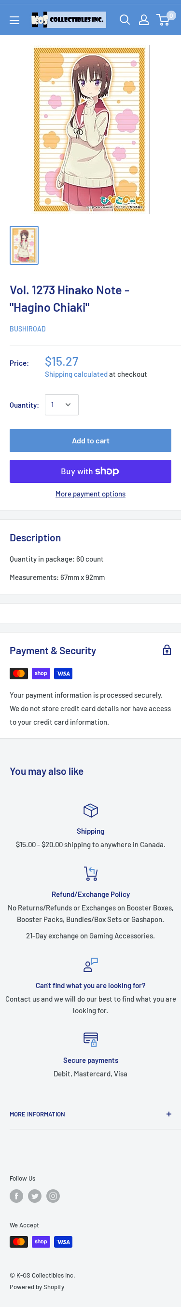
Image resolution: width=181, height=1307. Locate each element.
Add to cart (91, 440)
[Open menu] (14, 20)
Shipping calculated (76, 374)
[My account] (144, 19)
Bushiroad (28, 329)
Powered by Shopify (37, 1287)
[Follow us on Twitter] (35, 1196)
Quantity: (24, 404)
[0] (163, 20)
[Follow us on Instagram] (53, 1196)
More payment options (90, 493)
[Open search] (125, 19)
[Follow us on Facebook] (16, 1196)
